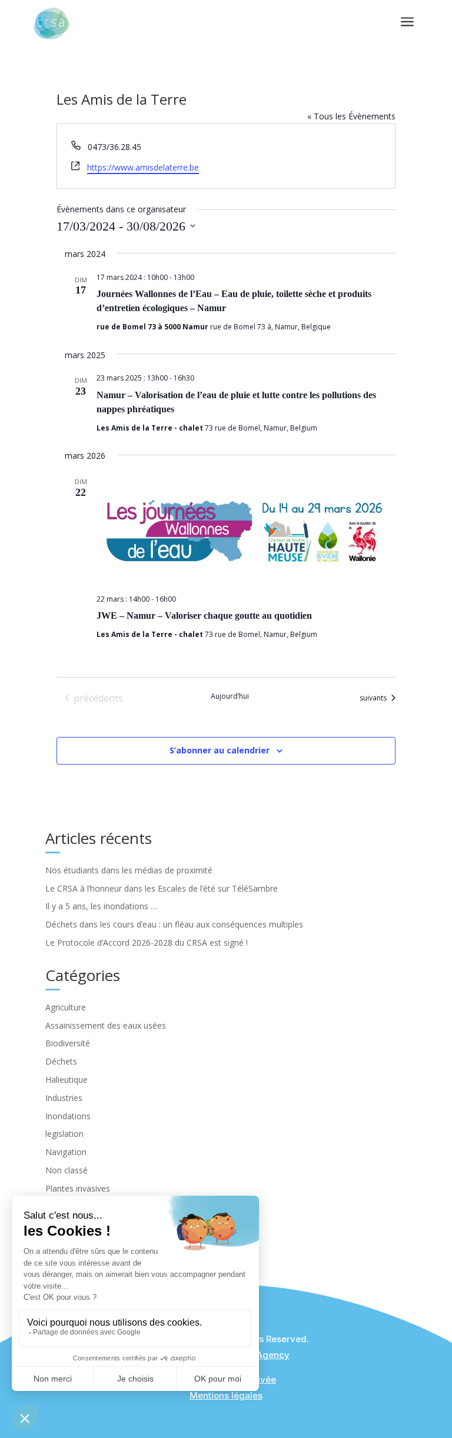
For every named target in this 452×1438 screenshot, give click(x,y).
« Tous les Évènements (351, 116)
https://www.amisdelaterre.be (143, 167)
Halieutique (66, 1079)
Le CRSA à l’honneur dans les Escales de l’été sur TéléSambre (161, 888)
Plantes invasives (77, 1188)
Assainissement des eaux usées (105, 1025)
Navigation (66, 1151)
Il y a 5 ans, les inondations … (101, 906)
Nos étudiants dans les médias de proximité (128, 870)
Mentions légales (226, 1395)
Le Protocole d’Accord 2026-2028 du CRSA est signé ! (146, 942)
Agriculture (65, 1007)
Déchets (61, 1061)
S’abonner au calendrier (220, 750)
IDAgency (269, 1354)
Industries (63, 1097)
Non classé (66, 1170)
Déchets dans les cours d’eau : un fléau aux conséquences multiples (174, 924)
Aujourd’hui (230, 696)
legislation (64, 1133)
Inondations (68, 1116)
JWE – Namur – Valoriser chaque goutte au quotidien (204, 615)
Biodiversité (67, 1043)
